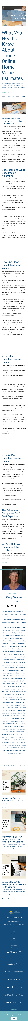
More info (16, 1015)
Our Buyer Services (14, 1002)
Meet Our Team (14, 964)
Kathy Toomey (5, 92)
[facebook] (8, 606)
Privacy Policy (14, 1009)
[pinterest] (17, 952)
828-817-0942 (14, 601)
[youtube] (20, 606)
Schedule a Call (14, 979)
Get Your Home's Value (14, 995)
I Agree (14, 1018)
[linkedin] (16, 606)
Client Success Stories (14, 972)
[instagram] (12, 606)
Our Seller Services (14, 987)
